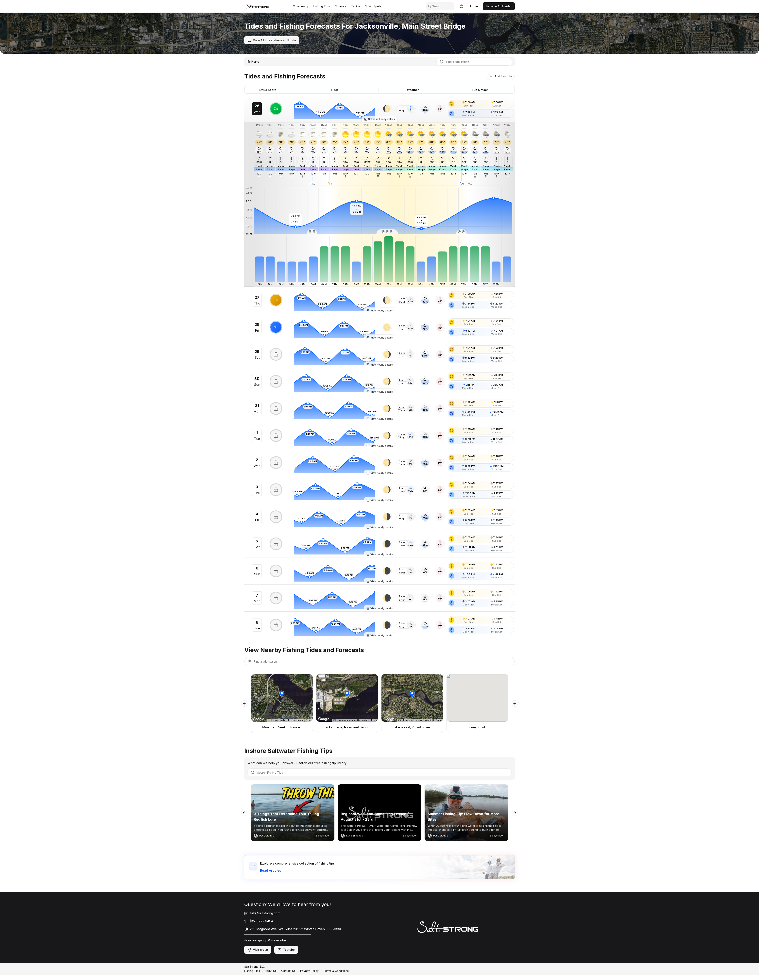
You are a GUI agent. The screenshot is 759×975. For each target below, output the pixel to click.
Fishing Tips (321, 6)
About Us (271, 970)
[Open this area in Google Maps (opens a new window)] (7, 51)
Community (300, 6)
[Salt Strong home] (257, 6)
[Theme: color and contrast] (461, 6)
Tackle (355, 6)
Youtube (289, 949)
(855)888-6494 (261, 921)
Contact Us (288, 970)
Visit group (260, 949)
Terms (755, 52)
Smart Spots (373, 6)
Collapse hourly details (381, 119)
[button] (387, 109)
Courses (340, 6)
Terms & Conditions (336, 970)
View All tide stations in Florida (274, 40)
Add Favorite (503, 76)
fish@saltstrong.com (265, 913)
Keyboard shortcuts (708, 52)
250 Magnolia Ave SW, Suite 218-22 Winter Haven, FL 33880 (295, 929)
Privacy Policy (309, 970)
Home (255, 61)
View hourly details (381, 310)
